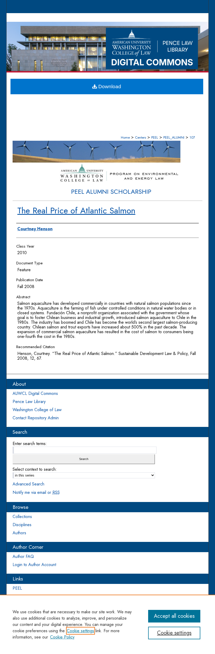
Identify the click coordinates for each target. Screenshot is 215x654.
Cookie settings (80, 631)
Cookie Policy (62, 637)
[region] (107, 624)
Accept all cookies (174, 616)
